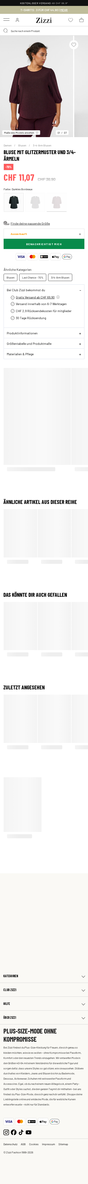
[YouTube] (28, 1132)
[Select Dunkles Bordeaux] (56, 202)
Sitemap (63, 1144)
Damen (8, 145)
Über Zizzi (9, 1017)
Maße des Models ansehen (19, 132)
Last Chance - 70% (32, 277)
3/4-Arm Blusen (60, 277)
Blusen (22, 145)
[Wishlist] (73, 44)
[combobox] (44, 30)
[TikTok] (21, 1132)
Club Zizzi (9, 990)
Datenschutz (10, 1144)
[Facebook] (13, 1132)
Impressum (48, 1144)
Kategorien (10, 976)
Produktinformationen (22, 333)
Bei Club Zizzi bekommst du (26, 290)
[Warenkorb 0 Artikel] (81, 20)
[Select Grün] (14, 202)
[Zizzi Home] (44, 19)
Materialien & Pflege (20, 354)
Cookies (34, 1144)
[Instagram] (6, 1132)
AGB (23, 1144)
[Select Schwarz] (35, 202)
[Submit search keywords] (6, 31)
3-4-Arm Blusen (42, 145)
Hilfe (6, 1004)
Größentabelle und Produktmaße (29, 343)
